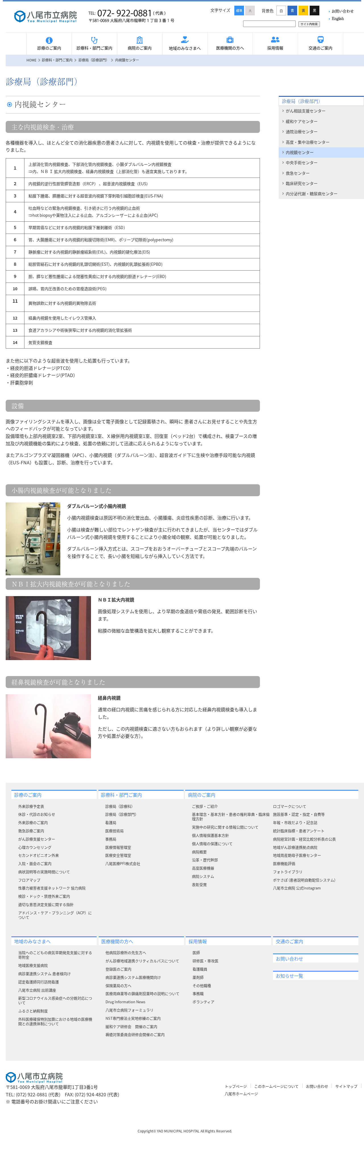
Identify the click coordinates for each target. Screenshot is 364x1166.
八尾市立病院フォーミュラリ (130, 1010)
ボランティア (203, 1001)
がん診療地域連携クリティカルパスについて (142, 960)
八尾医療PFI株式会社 (122, 863)
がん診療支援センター (36, 839)
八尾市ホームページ (241, 1093)
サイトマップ (346, 1086)
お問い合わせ (343, 11)
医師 (196, 952)
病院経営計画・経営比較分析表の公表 (304, 839)
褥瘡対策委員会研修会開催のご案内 (135, 1034)
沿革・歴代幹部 (205, 859)
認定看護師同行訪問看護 (38, 981)
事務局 (110, 839)
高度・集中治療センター (308, 142)
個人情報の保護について (212, 843)
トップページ (236, 1086)
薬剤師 (198, 977)
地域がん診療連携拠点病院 (295, 847)
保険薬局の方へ (118, 985)
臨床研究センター (302, 183)
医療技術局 (114, 830)
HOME (31, 59)
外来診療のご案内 (33, 822)
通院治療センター (302, 131)
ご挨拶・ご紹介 (205, 806)
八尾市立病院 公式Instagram (297, 888)
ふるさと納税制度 (33, 1010)
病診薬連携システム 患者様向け (44, 973)
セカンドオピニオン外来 (38, 855)
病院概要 (199, 851)
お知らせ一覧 (289, 975)
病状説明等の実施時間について (44, 871)
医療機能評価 (284, 863)
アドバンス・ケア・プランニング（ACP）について (55, 915)
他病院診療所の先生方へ (126, 952)
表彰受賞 (199, 884)
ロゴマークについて (289, 806)
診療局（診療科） (120, 806)
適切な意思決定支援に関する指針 (46, 904)
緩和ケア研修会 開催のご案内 (131, 1026)
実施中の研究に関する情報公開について (225, 827)
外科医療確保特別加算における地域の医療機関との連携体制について (55, 1021)
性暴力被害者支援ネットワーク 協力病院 (52, 888)
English (338, 18)
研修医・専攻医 (205, 960)
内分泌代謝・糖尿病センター (312, 193)
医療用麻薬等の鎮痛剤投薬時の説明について (142, 993)
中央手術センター (302, 162)
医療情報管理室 (118, 847)
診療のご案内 (49, 48)
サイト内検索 (309, 24)
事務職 (198, 993)
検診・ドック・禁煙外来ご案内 (44, 896)
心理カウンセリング (34, 847)
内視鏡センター (300, 152)
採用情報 (275, 48)
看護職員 (200, 969)
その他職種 (202, 985)
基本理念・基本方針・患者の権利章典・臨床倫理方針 (231, 816)
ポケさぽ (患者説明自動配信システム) (304, 880)
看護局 (110, 822)
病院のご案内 (140, 48)
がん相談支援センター (306, 111)
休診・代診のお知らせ (36, 814)
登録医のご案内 (118, 969)
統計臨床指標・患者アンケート (298, 830)
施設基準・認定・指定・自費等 (299, 814)
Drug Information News (125, 1001)
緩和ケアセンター (302, 121)
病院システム (203, 876)
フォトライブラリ (288, 871)
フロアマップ (29, 880)
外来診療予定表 (31, 806)
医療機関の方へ (230, 48)
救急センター (298, 173)
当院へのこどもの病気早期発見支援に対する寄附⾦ (55, 955)
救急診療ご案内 (31, 830)
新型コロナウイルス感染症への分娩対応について (55, 1000)
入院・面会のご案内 (34, 863)
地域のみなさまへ (185, 48)
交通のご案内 (320, 48)
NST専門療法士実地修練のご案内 (133, 1018)
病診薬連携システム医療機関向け (133, 977)
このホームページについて (276, 1086)
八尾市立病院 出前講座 (37, 990)
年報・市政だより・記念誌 (295, 822)
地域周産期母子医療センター (297, 855)
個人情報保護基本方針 (210, 835)
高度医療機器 (203, 868)
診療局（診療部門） (302, 101)
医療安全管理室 (118, 855)
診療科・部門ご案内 (94, 48)
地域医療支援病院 (33, 965)
